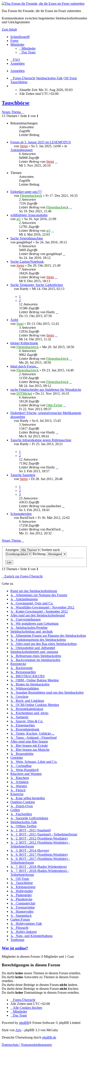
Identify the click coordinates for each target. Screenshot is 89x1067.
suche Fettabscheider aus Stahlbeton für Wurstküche (45, 389)
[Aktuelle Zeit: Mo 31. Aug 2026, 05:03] (11, 86)
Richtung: (40, 554)
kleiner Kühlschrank (24, 343)
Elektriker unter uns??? (26, 192)
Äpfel (14, 320)
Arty (18, 1030)
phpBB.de (49, 1037)
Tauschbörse (15, 103)
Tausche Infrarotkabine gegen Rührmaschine (40, 440)
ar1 (18, 219)
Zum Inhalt (9, 29)
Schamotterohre (21, 514)
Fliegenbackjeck (31, 195)
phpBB (24, 1023)
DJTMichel (24, 393)
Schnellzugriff (20, 37)
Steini (24, 146)
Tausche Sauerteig (22, 475)
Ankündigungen (21, 150)
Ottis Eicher (54, 405)
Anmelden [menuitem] (17, 63)
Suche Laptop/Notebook (27, 261)
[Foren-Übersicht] (43, 3)
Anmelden (17, 71)
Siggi (20, 323)
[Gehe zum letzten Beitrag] (56, 161)
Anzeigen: (12, 550)
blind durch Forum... (24, 366)
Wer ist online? (15, 948)
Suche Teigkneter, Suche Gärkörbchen (36, 285)
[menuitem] (27, 48)
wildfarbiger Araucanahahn (29, 215)
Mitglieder (17, 44)
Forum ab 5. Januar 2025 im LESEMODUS (40, 142)
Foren (14, 40)
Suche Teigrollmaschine (26, 238)
